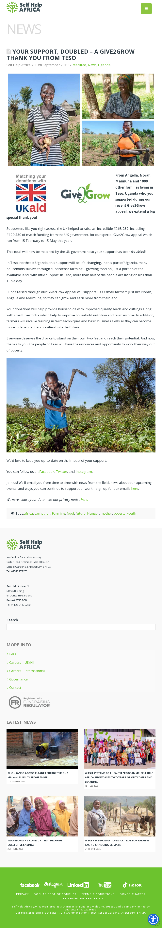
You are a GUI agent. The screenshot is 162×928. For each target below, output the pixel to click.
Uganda (104, 65)
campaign (42, 513)
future (81, 513)
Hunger (93, 513)
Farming (58, 513)
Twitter (61, 471)
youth (131, 513)
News (92, 65)
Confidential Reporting (83, 898)
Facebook (46, 471)
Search (12, 620)
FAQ (12, 654)
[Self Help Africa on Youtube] (105, 884)
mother (106, 513)
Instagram (84, 471)
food (70, 513)
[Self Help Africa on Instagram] (54, 884)
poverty (119, 513)
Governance (18, 679)
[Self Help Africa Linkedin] (77, 884)
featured (79, 65)
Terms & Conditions (98, 894)
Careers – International (27, 671)
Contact (15, 688)
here (134, 488)
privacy (22, 894)
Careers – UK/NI (21, 662)
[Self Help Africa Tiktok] (132, 884)
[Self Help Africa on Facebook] (30, 884)
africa (28, 513)
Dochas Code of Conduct (55, 894)
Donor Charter (133, 894)
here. (84, 499)
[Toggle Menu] (146, 8)
